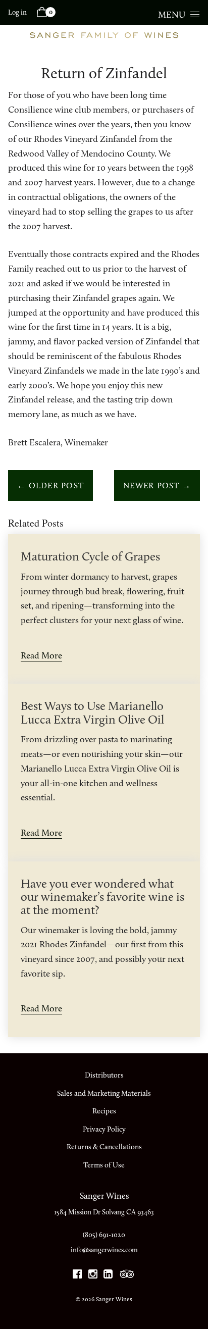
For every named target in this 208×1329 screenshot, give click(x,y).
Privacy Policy (104, 1129)
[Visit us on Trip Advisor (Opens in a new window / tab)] (127, 1275)
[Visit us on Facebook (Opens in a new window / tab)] (77, 1275)
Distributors (104, 1075)
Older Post (50, 485)
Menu (171, 14)
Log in (17, 12)
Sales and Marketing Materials (104, 1093)
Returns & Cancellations (104, 1146)
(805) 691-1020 (104, 1235)
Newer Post (157, 485)
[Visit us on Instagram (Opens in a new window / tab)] (92, 1275)
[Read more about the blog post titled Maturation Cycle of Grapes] (104, 609)
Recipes (104, 1110)
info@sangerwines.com (104, 1250)
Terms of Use (104, 1164)
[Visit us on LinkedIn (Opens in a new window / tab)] (108, 1275)
